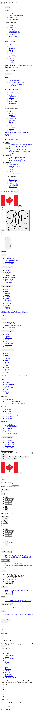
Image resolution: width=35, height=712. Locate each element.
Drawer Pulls (13, 36)
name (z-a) (8, 503)
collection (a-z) (9, 499)
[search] (22, 453)
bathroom (8, 74)
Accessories (12, 38)
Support (7, 155)
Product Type (5, 560)
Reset (3, 620)
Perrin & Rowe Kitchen (16, 15)
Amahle (11, 113)
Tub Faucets (12, 96)
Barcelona (12, 120)
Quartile (11, 62)
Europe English (13, 185)
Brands (7, 142)
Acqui (10, 44)
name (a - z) (8, 501)
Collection (4, 587)
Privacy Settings (6, 709)
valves (10, 105)
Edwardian (12, 55)
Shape (3, 611)
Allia (10, 46)
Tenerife (11, 64)
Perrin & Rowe (17, 144)
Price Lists (25, 157)
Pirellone (11, 60)
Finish (3, 571)
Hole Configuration (7, 604)
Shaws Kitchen (13, 17)
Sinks (10, 99)
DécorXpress (13, 161)
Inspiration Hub (13, 150)
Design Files (21, 161)
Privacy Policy (5, 706)
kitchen (7, 7)
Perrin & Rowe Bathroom (16, 82)
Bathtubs (11, 98)
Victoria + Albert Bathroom (17, 84)
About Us (8, 162)
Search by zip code (6, 644)
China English (13, 187)
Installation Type (6, 552)
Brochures (18, 157)
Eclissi (11, 53)
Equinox (11, 129)
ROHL (15, 146)
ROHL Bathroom (14, 86)
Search (4, 646)
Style (3, 597)
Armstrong (12, 48)
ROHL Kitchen (13, 19)
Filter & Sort (5, 490)
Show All (15, 486)
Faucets (11, 26)
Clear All (3, 629)
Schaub (24, 146)
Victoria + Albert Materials (13, 401)
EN (20, 205)
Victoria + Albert (10, 388)
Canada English (13, 181)
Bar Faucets (12, 27)
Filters (3, 622)
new (3, 494)
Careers (11, 170)
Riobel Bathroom (14, 81)
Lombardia (12, 58)
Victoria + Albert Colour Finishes (15, 403)
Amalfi (11, 115)
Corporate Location (15, 166)
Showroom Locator (15, 173)
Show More (8, 583)
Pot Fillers (12, 29)
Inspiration (8, 148)
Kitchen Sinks (13, 34)
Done (8, 620)
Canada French (13, 183)
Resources (12, 157)
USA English (13, 180)
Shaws (25, 144)
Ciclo (10, 123)
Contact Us (12, 171)
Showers (11, 94)
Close (5, 518)
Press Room (12, 168)
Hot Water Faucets (14, 33)
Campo (11, 50)
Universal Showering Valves (17, 159)
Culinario (11, 51)
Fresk (10, 130)
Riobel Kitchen (13, 14)
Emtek (19, 146)
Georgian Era (13, 57)
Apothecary (12, 118)
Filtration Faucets (14, 31)
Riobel (11, 144)
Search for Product (6, 453)
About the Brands (14, 164)
